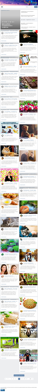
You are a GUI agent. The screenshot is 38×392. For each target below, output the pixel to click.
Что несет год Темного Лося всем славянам (30, 339)
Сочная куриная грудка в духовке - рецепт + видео (11, 32)
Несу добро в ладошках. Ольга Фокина (30, 215)
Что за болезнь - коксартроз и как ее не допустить (11, 111)
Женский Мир (2, 387)
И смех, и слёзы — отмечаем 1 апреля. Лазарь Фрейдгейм (30, 163)
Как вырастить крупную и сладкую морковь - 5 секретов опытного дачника (11, 59)
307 (30, 378)
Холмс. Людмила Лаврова (9, 157)
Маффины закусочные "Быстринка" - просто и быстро (11, 86)
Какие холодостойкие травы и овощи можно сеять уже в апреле (30, 286)
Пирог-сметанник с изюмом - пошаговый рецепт (11, 301)
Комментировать (3, 40)
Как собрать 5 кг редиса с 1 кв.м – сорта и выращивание (30, 113)
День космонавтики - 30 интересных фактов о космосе (11, 288)
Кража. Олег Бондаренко (28, 44)
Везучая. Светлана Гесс (8, 275)
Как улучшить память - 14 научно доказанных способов (11, 183)
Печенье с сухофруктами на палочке (11, 45)
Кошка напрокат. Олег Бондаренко (11, 98)
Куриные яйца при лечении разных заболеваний (11, 206)
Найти (36, 6)
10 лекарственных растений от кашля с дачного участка (11, 253)
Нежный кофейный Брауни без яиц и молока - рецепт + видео (30, 90)
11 (26, 378)
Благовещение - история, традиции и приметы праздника (30, 190)
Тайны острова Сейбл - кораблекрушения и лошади (11, 73)
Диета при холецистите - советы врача (30, 66)
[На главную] (10, 2)
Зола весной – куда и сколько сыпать (11, 349)
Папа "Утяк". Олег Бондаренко (29, 238)
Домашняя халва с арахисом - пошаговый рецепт (11, 326)
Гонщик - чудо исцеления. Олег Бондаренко (30, 363)
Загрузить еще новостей (19, 375)
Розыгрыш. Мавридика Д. (28, 263)
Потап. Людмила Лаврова (28, 140)
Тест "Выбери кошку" (8, 135)
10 (24, 378)
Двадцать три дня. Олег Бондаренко (11, 228)
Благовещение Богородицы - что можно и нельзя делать (30, 176)
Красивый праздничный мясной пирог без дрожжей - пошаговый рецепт (30, 310)
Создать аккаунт (27, 2)
